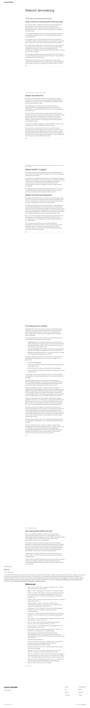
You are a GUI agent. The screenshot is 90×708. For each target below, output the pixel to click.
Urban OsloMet (8, 2)
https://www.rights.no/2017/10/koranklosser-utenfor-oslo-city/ (43, 660)
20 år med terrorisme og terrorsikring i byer (44, 22)
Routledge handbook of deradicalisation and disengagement (30, 581)
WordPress (84, 704)
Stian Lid (6, 569)
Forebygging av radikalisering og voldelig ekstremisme (68, 579)
